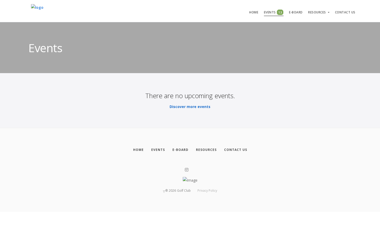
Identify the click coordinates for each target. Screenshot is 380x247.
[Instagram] (186, 169)
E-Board (296, 12)
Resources (317, 12)
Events (273, 12)
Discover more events (190, 106)
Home (253, 12)
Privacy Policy (207, 190)
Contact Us (345, 12)
